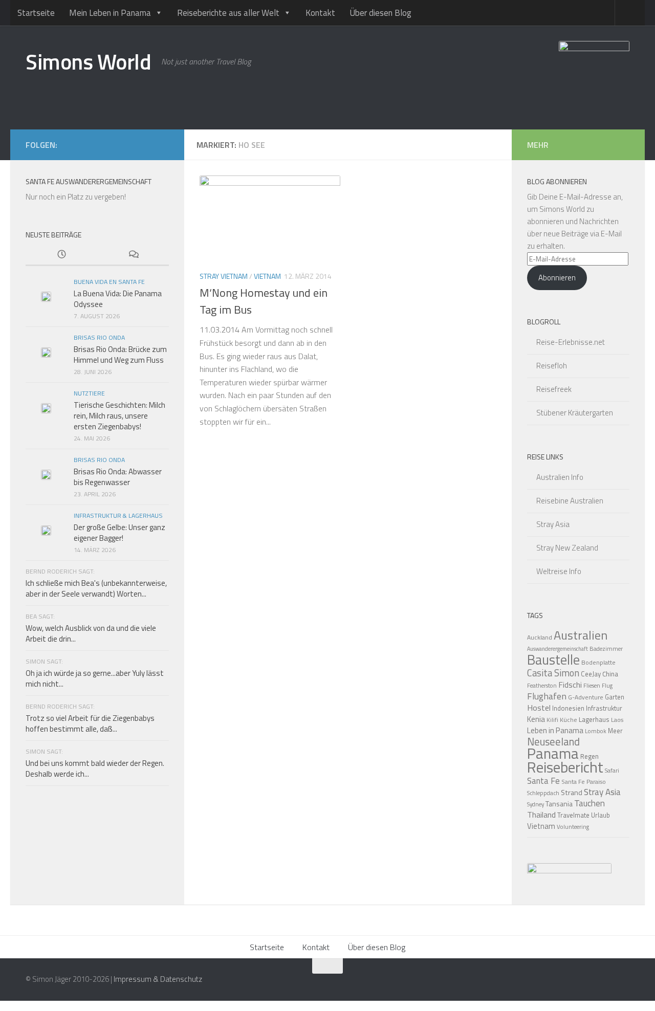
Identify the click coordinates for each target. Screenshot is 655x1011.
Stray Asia (553, 524)
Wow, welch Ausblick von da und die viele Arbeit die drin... (91, 633)
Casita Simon (553, 673)
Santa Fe (543, 780)
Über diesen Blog (380, 12)
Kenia (536, 719)
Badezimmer (606, 648)
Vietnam (267, 276)
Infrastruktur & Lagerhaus (118, 515)
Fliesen (591, 685)
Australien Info (559, 477)
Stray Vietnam (224, 276)
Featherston (542, 685)
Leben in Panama (555, 730)
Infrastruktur (604, 708)
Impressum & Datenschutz (158, 979)
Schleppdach (543, 792)
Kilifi (552, 719)
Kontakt (320, 12)
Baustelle (553, 659)
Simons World (88, 61)
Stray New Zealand (567, 548)
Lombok (595, 731)
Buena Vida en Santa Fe (109, 282)
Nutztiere (89, 393)
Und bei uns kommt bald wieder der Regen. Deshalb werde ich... (95, 768)
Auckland (539, 637)
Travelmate (573, 815)
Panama (553, 753)
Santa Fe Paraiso (583, 781)
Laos (617, 719)
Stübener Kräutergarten (574, 413)
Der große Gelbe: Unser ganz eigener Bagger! (119, 532)
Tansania (559, 803)
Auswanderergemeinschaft (557, 649)
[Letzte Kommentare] (133, 255)
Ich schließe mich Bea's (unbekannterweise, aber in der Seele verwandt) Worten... (96, 588)
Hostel (539, 707)
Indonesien (568, 708)
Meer (615, 731)
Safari (612, 770)
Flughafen (546, 696)
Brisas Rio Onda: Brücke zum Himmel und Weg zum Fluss (120, 354)
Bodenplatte (598, 662)
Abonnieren (557, 277)
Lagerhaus (594, 719)
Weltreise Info (558, 571)
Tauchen (589, 803)
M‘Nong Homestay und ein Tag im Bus (264, 301)
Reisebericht (565, 767)
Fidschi (570, 684)
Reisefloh (551, 365)
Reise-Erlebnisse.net (570, 342)
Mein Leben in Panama (110, 12)
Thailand (541, 814)
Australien (580, 635)
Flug (607, 685)
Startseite (36, 12)
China (610, 674)
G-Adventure (585, 697)
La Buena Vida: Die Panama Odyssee (118, 299)
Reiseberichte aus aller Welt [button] (228, 12)
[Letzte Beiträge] (61, 255)
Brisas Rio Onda (99, 337)
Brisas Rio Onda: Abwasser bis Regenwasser (118, 477)
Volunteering (573, 826)
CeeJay (591, 674)
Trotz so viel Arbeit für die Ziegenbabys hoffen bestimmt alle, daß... (90, 723)
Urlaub (600, 815)
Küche (568, 719)
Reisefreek (554, 389)
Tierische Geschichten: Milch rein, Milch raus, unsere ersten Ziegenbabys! (119, 415)
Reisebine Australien (569, 501)
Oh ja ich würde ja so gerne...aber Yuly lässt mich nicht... (95, 678)
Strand (571, 792)
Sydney (535, 804)
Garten (614, 697)
